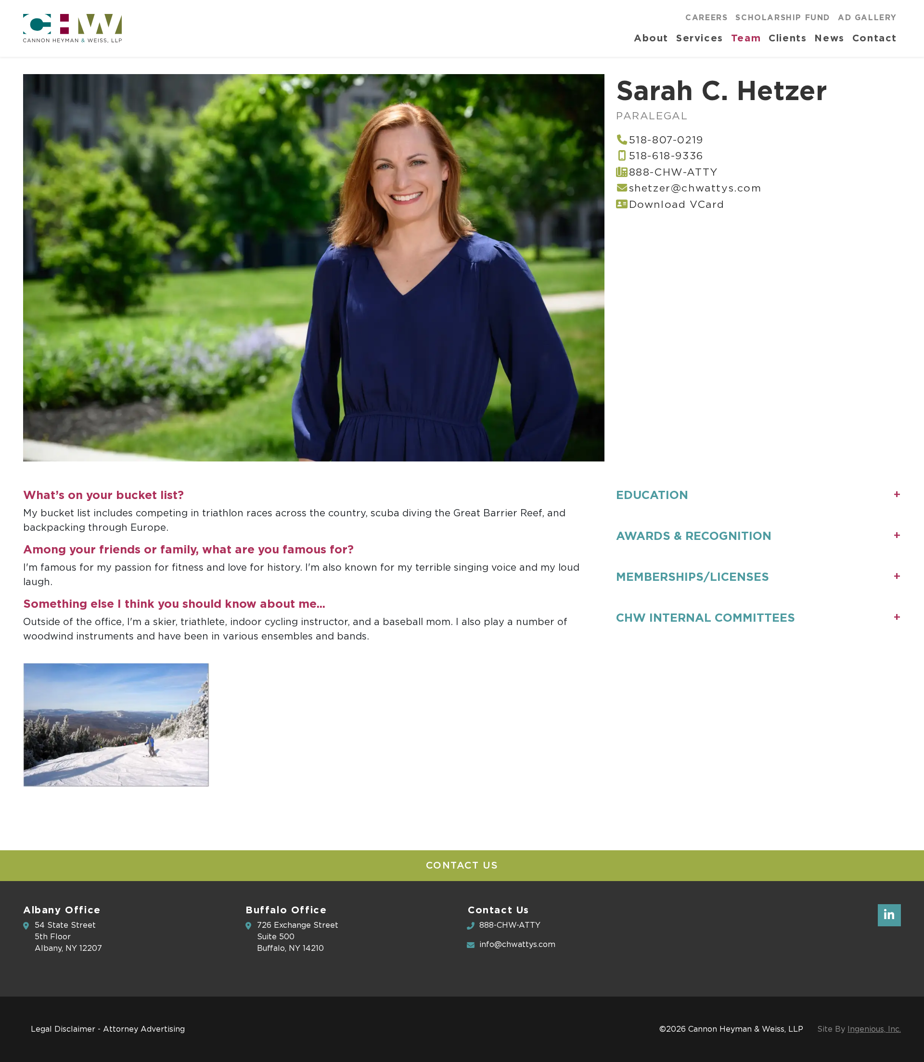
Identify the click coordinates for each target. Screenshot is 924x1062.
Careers (706, 17)
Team (746, 37)
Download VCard (677, 205)
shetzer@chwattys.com (695, 188)
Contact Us (462, 865)
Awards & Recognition (693, 535)
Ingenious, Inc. (874, 1029)
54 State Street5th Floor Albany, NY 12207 (68, 936)
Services (699, 37)
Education (652, 494)
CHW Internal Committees (705, 617)
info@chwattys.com (517, 944)
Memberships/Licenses (692, 576)
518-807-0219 (666, 140)
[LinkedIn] (889, 915)
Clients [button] (788, 37)
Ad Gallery (867, 17)
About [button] (651, 37)
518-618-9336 (666, 156)
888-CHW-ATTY (673, 172)
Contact (874, 37)
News (829, 37)
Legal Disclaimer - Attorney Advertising (108, 1029)
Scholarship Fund (782, 17)
